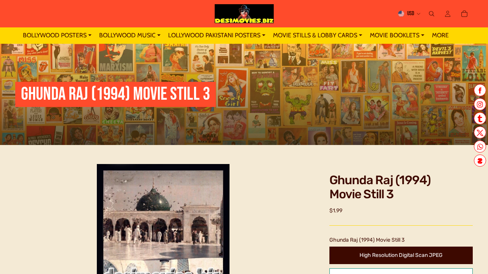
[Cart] (464, 13)
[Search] (431, 13)
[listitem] (440, 35)
